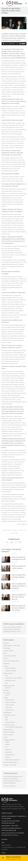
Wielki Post (8, 687)
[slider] (23, 43)
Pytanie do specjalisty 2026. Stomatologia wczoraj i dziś (19, 558)
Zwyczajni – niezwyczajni (10, 765)
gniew (5, 653)
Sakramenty (8, 749)
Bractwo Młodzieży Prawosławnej (13, 727)
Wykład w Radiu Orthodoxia (10, 762)
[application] (14, 43)
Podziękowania (7, 712)
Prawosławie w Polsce (9, 725)
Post (6, 747)
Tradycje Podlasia (9, 705)
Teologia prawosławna (9, 739)
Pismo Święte (7, 693)
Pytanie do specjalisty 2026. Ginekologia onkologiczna (19, 576)
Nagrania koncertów (10, 680)
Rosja (6, 717)
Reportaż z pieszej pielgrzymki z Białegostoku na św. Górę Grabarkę (14, 817)
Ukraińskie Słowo (9, 710)
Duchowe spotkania (9, 650)
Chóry (6, 675)
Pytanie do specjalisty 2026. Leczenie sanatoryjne (19, 567)
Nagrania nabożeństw (9, 685)
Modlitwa (7, 744)
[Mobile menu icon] (2, 3)
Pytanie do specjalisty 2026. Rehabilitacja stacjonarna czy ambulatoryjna (19, 586)
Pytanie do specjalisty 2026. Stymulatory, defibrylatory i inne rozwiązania (19, 608)
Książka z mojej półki (10, 668)
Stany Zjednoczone (10, 722)
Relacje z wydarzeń (8, 734)
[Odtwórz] (3, 43)
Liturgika (7, 742)
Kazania (7, 695)
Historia (5, 658)
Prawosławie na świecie (9, 715)
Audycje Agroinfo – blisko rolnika (12, 645)
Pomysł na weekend (10, 702)
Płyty (6, 683)
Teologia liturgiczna (10, 754)
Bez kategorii (7, 648)
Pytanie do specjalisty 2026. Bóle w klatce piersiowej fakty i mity (19, 597)
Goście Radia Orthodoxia (10, 656)
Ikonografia (6, 663)
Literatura (6, 666)
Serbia (6, 719)
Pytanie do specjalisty (12, 530)
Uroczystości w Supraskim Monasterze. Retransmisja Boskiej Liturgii (11, 829)
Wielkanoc (7, 757)
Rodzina (6, 737)
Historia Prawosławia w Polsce (11, 661)
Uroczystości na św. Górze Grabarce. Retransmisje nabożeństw (11, 822)
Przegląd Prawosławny (10, 670)
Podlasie (6, 697)
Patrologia (6, 690)
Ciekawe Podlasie (9, 699)
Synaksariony (8, 752)
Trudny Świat (8, 707)
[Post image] (6, 559)
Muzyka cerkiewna (8, 673)
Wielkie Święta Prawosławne (12, 759)
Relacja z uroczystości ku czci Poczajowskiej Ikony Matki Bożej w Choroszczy (13, 834)
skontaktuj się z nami (15, 631)
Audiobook (6, 643)
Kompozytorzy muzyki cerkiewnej (13, 678)
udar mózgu (15, 533)
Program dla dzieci (8, 729)
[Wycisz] (20, 43)
